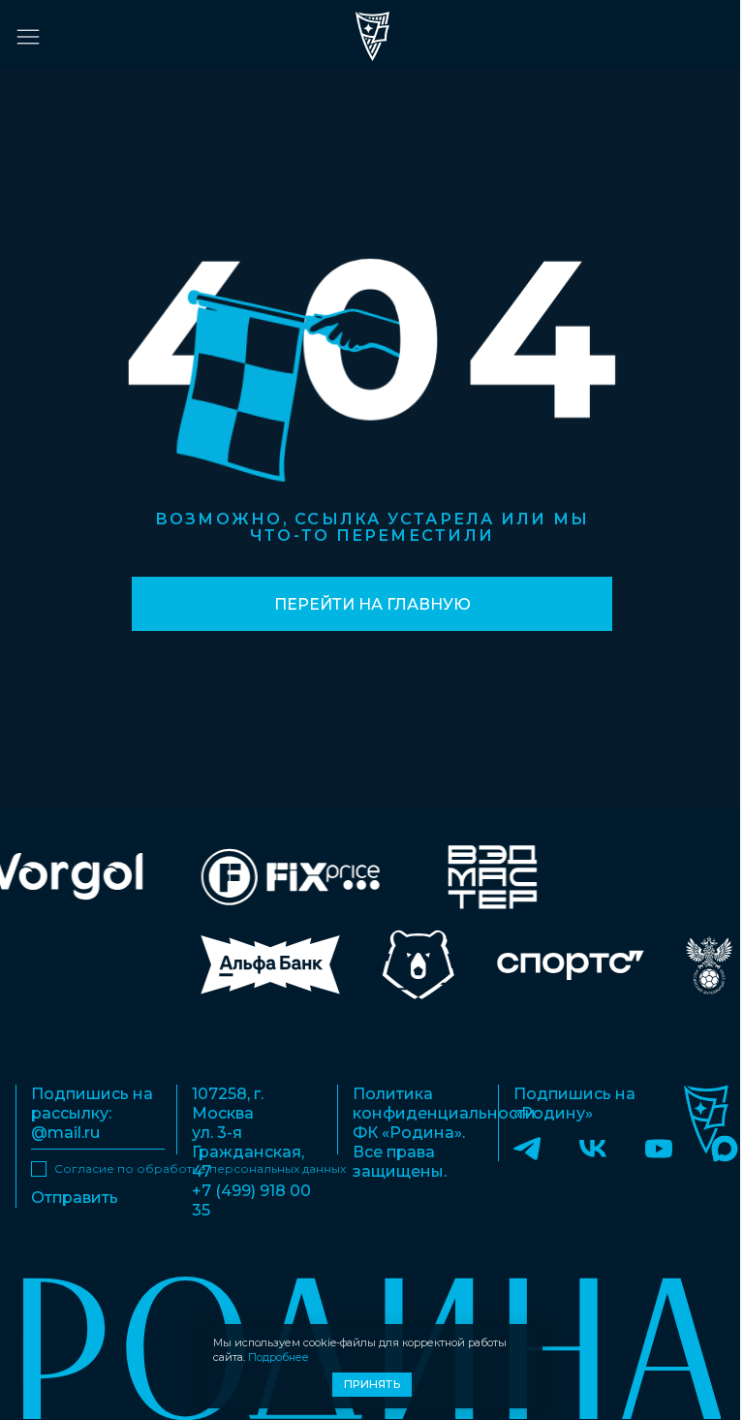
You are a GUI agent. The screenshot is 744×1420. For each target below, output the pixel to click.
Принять (372, 1384)
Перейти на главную (372, 604)
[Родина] (372, 36)
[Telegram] (527, 1148)
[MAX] (724, 1148)
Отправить (74, 1197)
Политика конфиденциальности (444, 1103)
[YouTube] (658, 1148)
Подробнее (278, 1357)
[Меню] (28, 36)
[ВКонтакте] (592, 1148)
